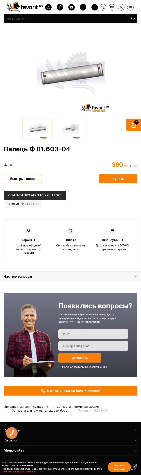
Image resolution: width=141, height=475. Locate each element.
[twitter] (83, 7)
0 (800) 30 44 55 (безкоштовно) (73, 391)
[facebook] (60, 7)
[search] (133, 18)
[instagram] (48, 7)
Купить (118, 179)
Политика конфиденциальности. (19, 471)
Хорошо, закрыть (119, 467)
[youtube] (71, 7)
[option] (70, 73)
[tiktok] (94, 7)
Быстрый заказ (22, 179)
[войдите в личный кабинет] (121, 7)
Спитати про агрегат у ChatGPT (35, 195)
